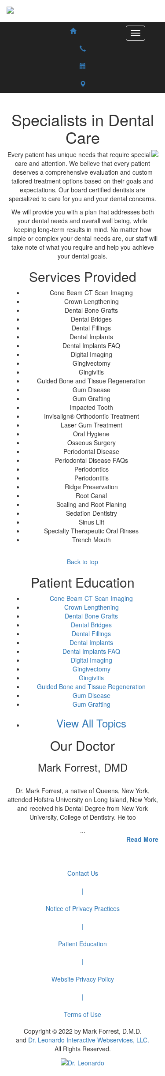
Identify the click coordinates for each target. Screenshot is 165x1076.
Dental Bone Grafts (91, 615)
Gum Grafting (91, 704)
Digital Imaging (91, 660)
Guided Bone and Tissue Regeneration (91, 686)
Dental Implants (91, 642)
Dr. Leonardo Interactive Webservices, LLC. (88, 1039)
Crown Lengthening (91, 607)
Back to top (82, 561)
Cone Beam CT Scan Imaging (91, 598)
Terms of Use (82, 1014)
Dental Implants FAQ (91, 651)
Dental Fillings (91, 633)
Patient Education (82, 943)
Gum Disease (91, 695)
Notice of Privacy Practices (83, 908)
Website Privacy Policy (82, 979)
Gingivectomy (91, 668)
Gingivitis (91, 677)
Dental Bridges (91, 624)
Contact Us (82, 873)
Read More (142, 839)
